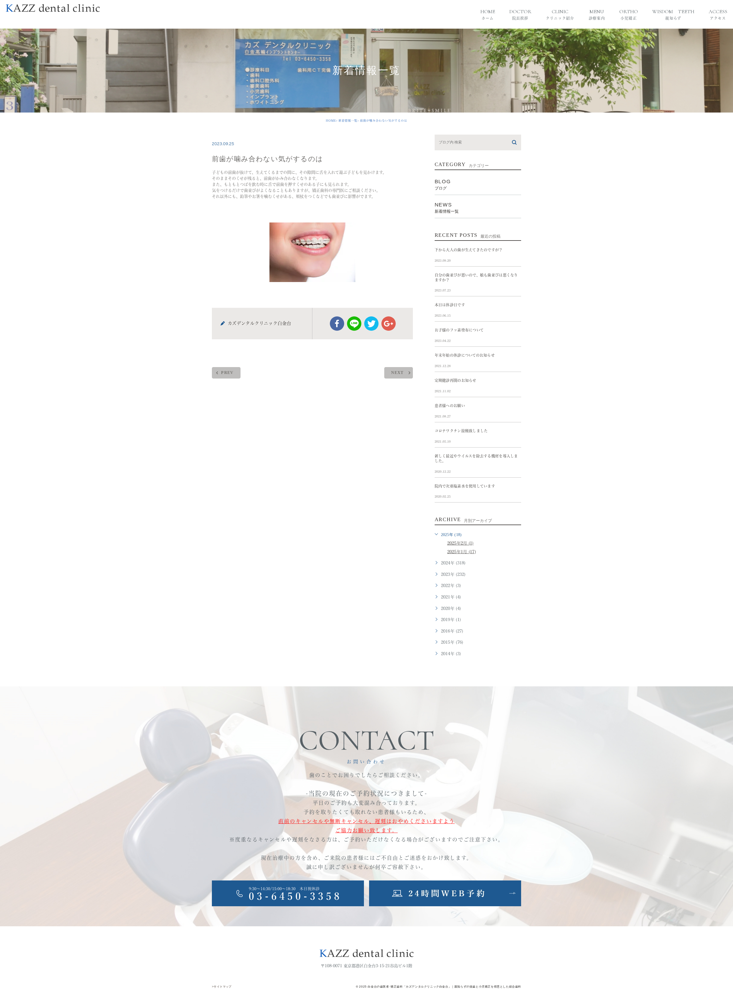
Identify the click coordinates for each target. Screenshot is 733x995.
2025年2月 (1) (460, 543)
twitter (371, 323)
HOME (331, 120)
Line (354, 323)
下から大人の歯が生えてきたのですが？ (469, 250)
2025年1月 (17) (461, 552)
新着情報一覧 (347, 120)
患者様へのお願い (450, 405)
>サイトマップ (222, 986)
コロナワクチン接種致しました (461, 431)
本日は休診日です (450, 305)
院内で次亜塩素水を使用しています (465, 486)
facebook (337, 323)
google (388, 323)
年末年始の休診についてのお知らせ (465, 355)
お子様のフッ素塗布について (459, 330)
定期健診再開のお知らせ (455, 380)
